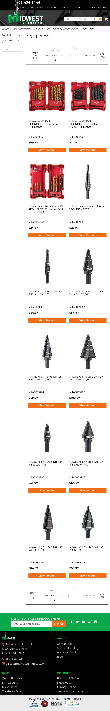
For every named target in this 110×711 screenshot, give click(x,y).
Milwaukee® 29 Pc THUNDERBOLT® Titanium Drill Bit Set (45, 124)
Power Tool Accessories (62, 29)
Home (5, 29)
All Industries (22, 29)
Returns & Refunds (69, 678)
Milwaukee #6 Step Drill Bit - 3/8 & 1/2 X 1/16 (46, 463)
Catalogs (63, 7)
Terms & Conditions (70, 691)
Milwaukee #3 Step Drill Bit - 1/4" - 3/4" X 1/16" (87, 293)
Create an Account (96, 7)
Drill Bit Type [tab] (9, 42)
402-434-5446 (14, 659)
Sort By (55, 50)
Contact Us (64, 643)
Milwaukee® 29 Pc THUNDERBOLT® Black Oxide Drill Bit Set (84, 124)
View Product (47, 150)
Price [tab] (5, 49)
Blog (60, 656)
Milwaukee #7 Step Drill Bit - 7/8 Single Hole (87, 463)
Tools (39, 29)
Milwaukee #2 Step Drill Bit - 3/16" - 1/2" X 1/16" (46, 293)
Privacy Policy (66, 687)
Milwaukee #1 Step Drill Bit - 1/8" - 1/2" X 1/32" (86, 208)
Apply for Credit (67, 652)
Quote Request (12, 678)
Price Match (65, 682)
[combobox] (83, 19)
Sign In (76, 7)
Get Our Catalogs (68, 648)
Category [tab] (7, 35)
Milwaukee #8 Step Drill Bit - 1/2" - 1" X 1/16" (46, 548)
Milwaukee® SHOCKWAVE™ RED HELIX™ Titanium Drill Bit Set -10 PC (46, 209)
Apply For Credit (46, 7)
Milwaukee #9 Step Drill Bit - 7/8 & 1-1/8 (87, 548)
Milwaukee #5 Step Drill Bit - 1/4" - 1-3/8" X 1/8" (87, 378)
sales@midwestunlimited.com (26, 663)
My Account (10, 682)
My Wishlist (10, 687)
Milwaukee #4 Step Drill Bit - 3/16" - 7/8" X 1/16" (46, 378)
